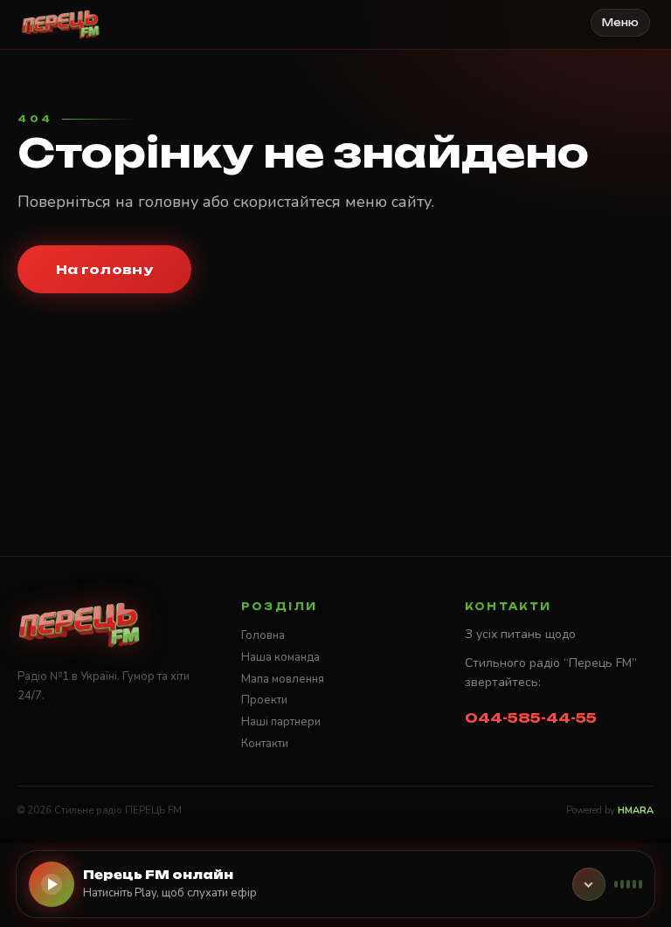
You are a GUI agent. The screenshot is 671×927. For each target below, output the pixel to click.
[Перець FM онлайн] (588, 884)
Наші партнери (281, 722)
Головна (263, 635)
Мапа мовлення (282, 679)
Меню (620, 23)
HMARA (636, 810)
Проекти (264, 700)
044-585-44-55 (531, 718)
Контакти (264, 744)
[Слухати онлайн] (51, 884)
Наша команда (280, 657)
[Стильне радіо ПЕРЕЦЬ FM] (60, 24)
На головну (104, 269)
